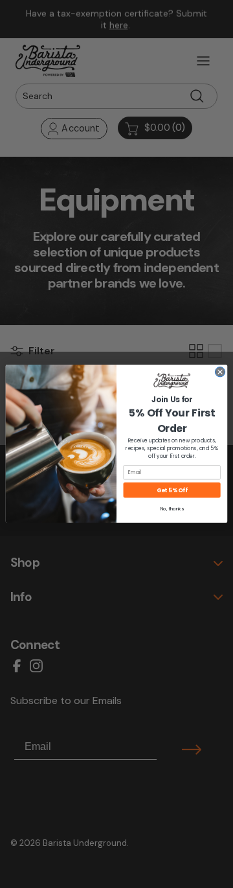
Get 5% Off (172, 490)
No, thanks (172, 509)
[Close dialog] (220, 372)
